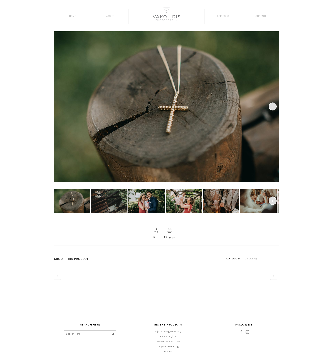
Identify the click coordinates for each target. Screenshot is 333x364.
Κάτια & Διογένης (168, 337)
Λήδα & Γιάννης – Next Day (168, 332)
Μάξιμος (168, 352)
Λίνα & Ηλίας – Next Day (168, 342)
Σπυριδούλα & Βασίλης (168, 347)
